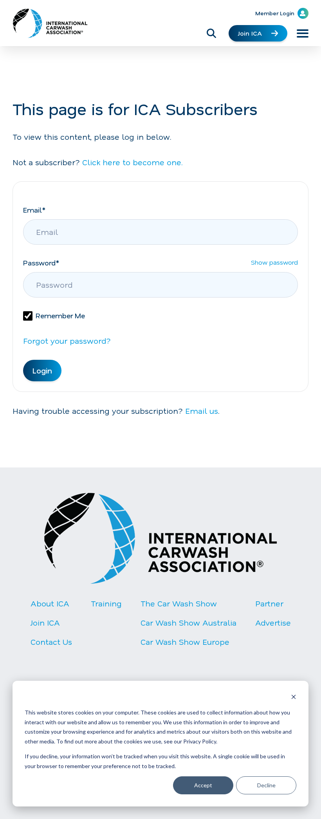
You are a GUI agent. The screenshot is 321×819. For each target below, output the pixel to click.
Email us (201, 411)
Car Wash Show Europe (185, 642)
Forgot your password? (67, 341)
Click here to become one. (132, 162)
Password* (41, 262)
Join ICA (250, 33)
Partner (269, 603)
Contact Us (51, 642)
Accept (203, 785)
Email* (34, 210)
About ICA (50, 603)
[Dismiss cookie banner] (293, 698)
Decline (266, 785)
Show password (274, 264)
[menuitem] (51, 629)
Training (106, 603)
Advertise (273, 622)
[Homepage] (50, 23)
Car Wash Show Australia (188, 622)
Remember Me (60, 315)
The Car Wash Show (179, 603)
